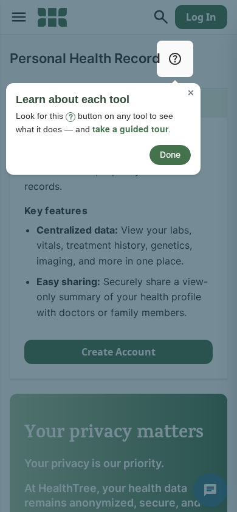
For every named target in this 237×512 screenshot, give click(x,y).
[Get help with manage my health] (175, 58)
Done (170, 154)
